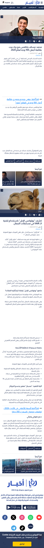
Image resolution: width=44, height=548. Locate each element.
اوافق (22, 544)
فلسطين (12, 7)
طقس (5, 7)
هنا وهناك (38, 55)
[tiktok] (22, 528)
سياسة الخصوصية (12, 537)
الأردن (24, 7)
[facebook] (5, 517)
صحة (18, 7)
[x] (13, 517)
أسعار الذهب (32, 7)
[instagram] (22, 517)
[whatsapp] (30, 517)
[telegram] (13, 528)
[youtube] (39, 517)
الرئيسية (41, 7)
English (7, 2)
